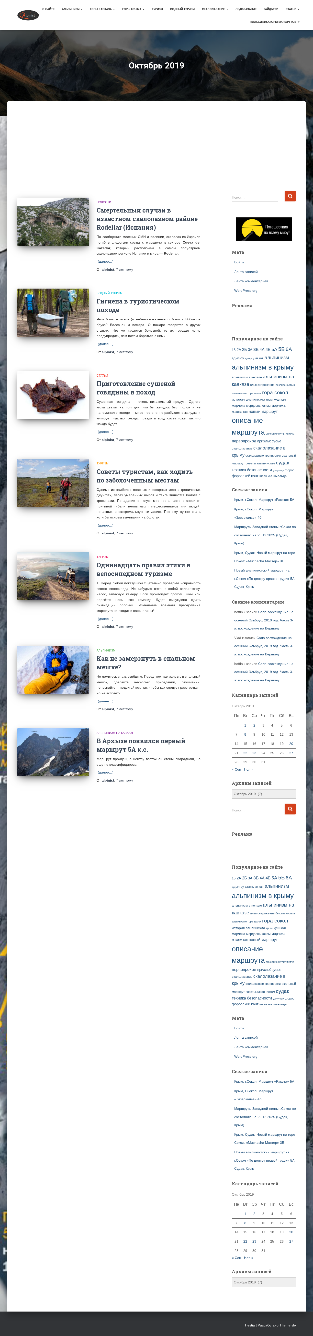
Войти (239, 262)
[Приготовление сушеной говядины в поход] (53, 395)
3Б (256, 349)
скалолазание (242, 448)
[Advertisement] (156, 153)
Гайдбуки (271, 9)
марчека (238, 405)
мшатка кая (240, 411)
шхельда (280, 476)
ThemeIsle (287, 1325)
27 (291, 753)
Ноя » (248, 769)
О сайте (48, 9)
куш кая (280, 399)
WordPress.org (245, 290)
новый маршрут (263, 411)
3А (250, 350)
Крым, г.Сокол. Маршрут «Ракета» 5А (264, 500)
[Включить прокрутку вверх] (303, 1326)
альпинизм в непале (247, 377)
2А (239, 350)
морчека (278, 405)
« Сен (236, 769)
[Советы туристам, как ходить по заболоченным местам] (53, 483)
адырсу (249, 358)
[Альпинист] (28, 15)
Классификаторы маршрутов (273, 21)
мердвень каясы (258, 405)
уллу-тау (278, 470)
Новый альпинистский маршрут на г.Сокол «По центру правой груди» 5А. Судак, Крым (264, 578)
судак (282, 462)
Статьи (291, 9)
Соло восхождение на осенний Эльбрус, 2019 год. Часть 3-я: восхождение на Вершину (263, 620)
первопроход (244, 441)
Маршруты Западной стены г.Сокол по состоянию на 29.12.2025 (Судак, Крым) (265, 535)
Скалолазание (214, 9)
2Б (244, 349)
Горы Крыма (132, 9)
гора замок (254, 393)
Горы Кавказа (101, 9)
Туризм (157, 9)
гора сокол (275, 392)
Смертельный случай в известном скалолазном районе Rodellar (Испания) (147, 218)
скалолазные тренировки (263, 455)
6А (289, 349)
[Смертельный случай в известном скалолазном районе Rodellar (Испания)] (53, 222)
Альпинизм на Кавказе (115, 733)
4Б (268, 349)
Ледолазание (246, 9)
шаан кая (265, 476)
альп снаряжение (262, 385)
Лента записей (246, 272)
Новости (104, 202)
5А (274, 349)
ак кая (259, 358)
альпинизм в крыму (263, 367)
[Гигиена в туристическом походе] (53, 313)
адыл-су (238, 358)
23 (254, 753)
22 (245, 753)
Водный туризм (182, 9)
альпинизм (277, 357)
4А (262, 350)
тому (124, 269)
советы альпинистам (260, 463)
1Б (234, 350)
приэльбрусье (269, 441)
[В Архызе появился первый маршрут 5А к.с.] (53, 752)
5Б (281, 349)
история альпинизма (248, 399)
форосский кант (245, 476)
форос (289, 470)
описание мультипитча (280, 433)
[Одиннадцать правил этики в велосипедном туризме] (53, 576)
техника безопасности (252, 470)
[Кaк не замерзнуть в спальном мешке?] (53, 670)
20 (291, 744)
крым (269, 399)
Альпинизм (71, 9)
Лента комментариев (251, 281)
